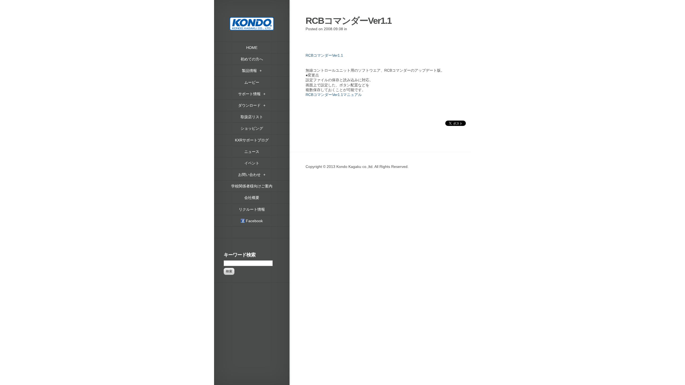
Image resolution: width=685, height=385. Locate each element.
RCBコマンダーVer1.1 (324, 55)
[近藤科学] (252, 19)
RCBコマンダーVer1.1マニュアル (334, 95)
